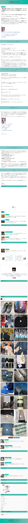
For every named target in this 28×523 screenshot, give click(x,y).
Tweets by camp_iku (3, 481)
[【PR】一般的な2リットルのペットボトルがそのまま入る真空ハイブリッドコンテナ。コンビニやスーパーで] (7, 402)
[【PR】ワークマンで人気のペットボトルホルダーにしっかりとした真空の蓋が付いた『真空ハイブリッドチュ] (20, 402)
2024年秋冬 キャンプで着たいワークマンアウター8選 (12, 446)
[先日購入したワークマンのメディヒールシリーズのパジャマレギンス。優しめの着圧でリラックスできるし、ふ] (20, 362)
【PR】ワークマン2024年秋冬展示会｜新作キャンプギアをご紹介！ (15, 463)
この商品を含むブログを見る (7, 130)
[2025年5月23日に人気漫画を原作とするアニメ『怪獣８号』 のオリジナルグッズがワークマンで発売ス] (7, 416)
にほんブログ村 (3, 184)
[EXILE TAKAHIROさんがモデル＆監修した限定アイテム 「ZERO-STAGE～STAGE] (7, 348)
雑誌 (13, 34)
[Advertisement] (14, 140)
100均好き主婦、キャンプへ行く (14, 2)
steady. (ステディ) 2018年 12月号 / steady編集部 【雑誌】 (10, 32)
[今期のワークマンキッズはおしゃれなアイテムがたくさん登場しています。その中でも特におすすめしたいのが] (20, 429)
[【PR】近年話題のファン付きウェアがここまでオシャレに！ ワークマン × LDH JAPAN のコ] (7, 334)
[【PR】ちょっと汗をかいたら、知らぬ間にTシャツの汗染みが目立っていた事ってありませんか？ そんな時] (7, 429)
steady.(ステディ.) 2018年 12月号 (6, 123)
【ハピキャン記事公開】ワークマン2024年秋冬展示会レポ (13, 458)
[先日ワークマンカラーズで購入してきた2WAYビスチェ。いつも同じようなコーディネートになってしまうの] (20, 321)
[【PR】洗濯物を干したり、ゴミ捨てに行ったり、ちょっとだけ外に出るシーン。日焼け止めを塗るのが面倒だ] (20, 416)
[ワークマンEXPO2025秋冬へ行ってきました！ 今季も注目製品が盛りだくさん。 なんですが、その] (7, 362)
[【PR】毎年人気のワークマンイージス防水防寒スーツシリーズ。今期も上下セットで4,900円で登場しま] (20, 348)
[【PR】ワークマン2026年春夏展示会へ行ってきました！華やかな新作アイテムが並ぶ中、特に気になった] (20, 334)
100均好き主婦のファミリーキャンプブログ (14, 519)
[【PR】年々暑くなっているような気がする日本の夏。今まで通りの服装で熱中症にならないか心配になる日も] (20, 307)
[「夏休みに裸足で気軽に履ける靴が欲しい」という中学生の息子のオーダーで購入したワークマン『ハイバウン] (20, 375)
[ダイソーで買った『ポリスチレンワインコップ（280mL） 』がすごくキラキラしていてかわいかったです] (20, 389)
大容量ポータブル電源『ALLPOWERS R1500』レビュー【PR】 (14, 475)
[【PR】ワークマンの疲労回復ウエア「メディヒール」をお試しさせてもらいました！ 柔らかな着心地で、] (7, 375)
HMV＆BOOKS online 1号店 (10, 35)
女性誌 (16, 34)
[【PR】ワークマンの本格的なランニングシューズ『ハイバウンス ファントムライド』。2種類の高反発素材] (7, 307)
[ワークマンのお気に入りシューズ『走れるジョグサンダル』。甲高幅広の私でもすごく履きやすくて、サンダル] (7, 389)
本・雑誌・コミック (8, 34)
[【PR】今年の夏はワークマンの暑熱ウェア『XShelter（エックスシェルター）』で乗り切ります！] (7, 321)
